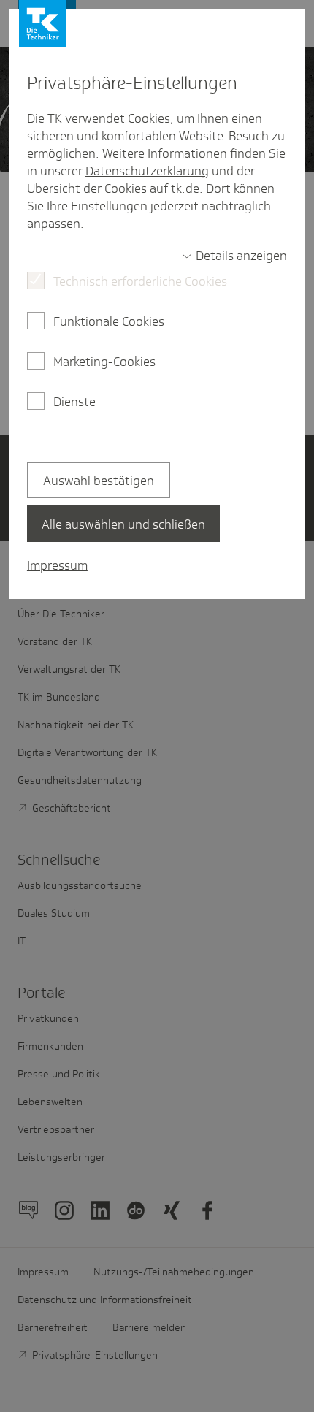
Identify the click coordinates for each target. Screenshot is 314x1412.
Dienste (74, 402)
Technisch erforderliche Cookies (140, 281)
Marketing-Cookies (104, 362)
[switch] (234, 255)
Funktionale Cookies (108, 321)
